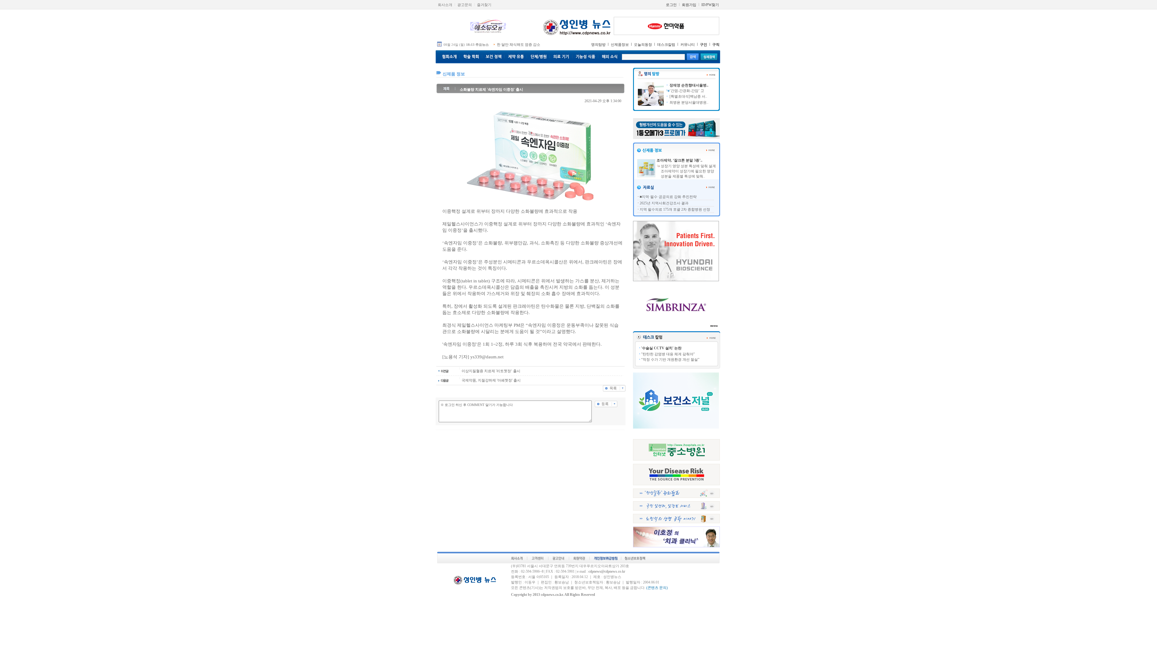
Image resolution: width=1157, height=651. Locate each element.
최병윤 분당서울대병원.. (688, 102)
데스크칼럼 (666, 44)
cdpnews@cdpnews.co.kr (606, 571)
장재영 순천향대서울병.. (688, 85)
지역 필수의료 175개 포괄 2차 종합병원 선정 (675, 209)
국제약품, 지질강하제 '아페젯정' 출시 (491, 380)
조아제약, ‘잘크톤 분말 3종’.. (679, 160)
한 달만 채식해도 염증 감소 (518, 44)
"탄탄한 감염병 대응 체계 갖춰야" (668, 354)
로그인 (671, 5)
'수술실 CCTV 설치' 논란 (661, 348)
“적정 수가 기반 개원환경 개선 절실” (670, 359)
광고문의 (464, 5)
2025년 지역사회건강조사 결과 (664, 203)
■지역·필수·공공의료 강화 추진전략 (668, 197)
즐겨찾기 (484, 5)
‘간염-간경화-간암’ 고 (686, 91)
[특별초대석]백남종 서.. (688, 96)
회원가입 (689, 5)
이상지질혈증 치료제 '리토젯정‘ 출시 (491, 371)
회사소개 (445, 5)
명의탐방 (598, 44)
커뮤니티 (687, 44)
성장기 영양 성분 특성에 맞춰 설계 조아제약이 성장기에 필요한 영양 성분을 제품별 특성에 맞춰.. (688, 171)
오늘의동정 (643, 44)
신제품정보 (620, 44)
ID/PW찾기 (710, 5)
